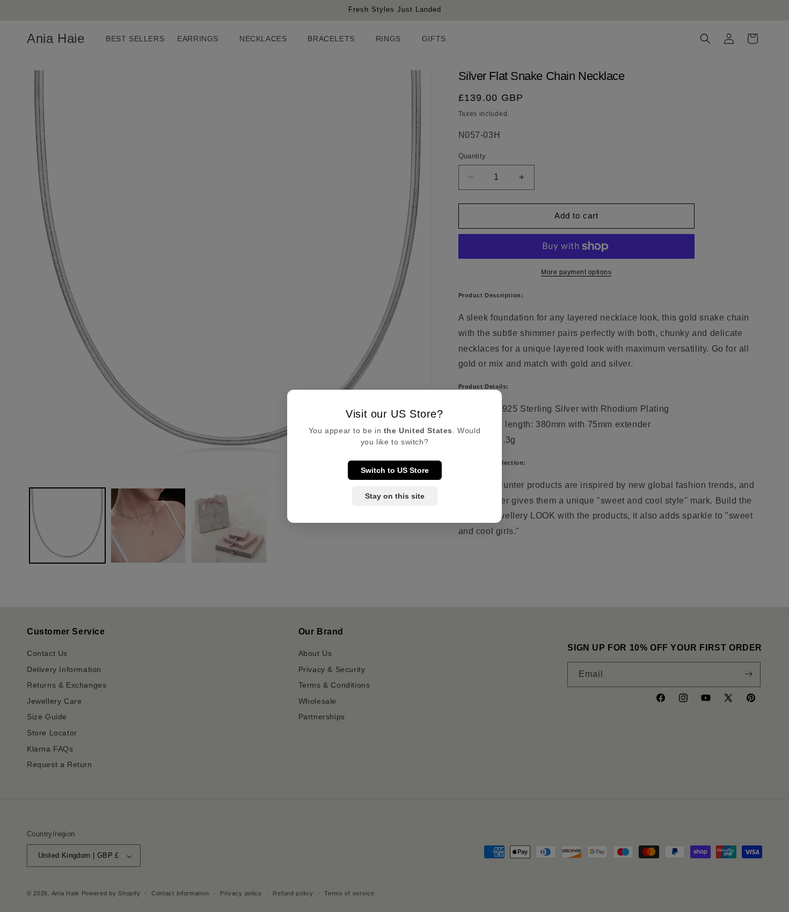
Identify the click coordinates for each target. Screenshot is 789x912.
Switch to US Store (395, 470)
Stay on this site (395, 496)
